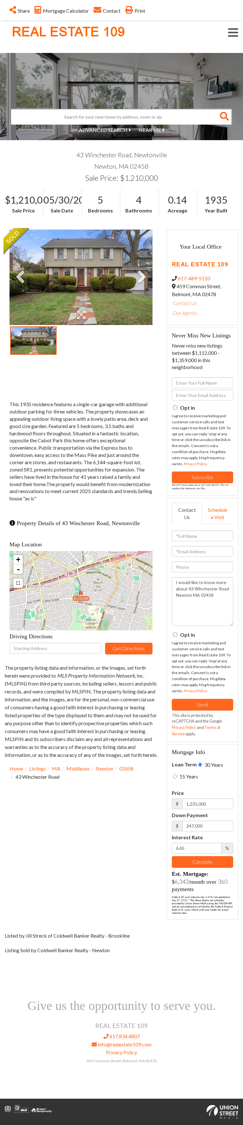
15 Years (188, 776)
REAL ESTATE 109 (68, 32)
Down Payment (190, 815)
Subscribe (202, 477)
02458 (126, 768)
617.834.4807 (124, 1036)
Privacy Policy (195, 463)
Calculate (202, 862)
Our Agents (185, 313)
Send (202, 704)
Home (16, 768)
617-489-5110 (194, 278)
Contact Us (185, 303)
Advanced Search (103, 130)
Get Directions (129, 648)
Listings (37, 768)
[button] (224, 117)
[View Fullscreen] (18, 583)
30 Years (213, 765)
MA (56, 768)
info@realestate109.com (124, 1044)
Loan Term (184, 764)
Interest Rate (187, 837)
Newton (104, 768)
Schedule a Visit (217, 513)
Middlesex (78, 768)
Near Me (150, 130)
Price (178, 793)
